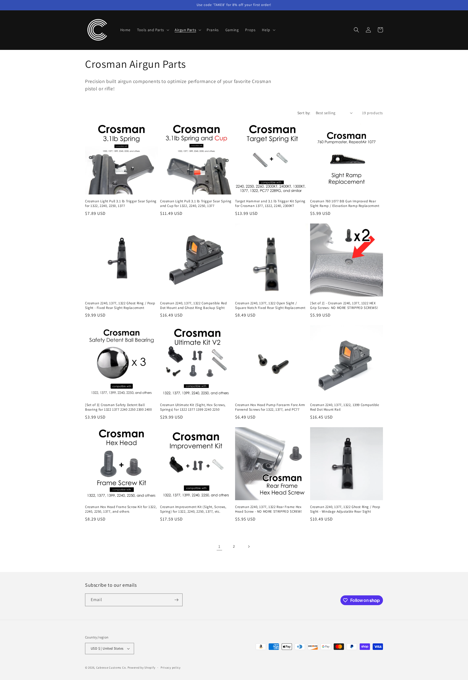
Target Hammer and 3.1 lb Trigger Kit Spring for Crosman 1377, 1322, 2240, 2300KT (270, 203)
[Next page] (249, 547)
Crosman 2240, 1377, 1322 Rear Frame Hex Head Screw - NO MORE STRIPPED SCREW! (268, 509)
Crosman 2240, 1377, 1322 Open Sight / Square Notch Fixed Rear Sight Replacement (270, 305)
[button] (152, 30)
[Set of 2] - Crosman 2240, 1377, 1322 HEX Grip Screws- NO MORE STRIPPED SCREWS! (344, 305)
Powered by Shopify (141, 667)
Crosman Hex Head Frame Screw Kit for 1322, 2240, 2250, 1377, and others (121, 509)
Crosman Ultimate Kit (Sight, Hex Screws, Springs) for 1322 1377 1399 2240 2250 (193, 407)
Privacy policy (171, 667)
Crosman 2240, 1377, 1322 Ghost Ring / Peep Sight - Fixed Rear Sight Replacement (120, 305)
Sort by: (303, 112)
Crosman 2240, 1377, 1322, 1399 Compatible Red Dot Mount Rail (344, 407)
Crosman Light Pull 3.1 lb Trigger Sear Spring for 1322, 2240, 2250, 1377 (121, 203)
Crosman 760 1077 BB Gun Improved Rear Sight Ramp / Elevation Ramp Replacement (344, 203)
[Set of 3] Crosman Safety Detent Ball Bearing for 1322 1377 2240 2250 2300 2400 (118, 407)
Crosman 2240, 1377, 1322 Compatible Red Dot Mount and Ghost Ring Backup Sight (193, 305)
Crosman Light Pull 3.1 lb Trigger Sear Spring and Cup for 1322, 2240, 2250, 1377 (196, 203)
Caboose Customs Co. (111, 667)
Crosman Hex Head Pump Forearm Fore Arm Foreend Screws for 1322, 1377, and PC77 (270, 407)
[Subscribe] (176, 599)
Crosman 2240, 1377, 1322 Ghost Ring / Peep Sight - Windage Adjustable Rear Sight (345, 509)
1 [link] (219, 546)
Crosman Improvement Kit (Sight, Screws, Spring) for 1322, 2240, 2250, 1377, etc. (193, 509)
